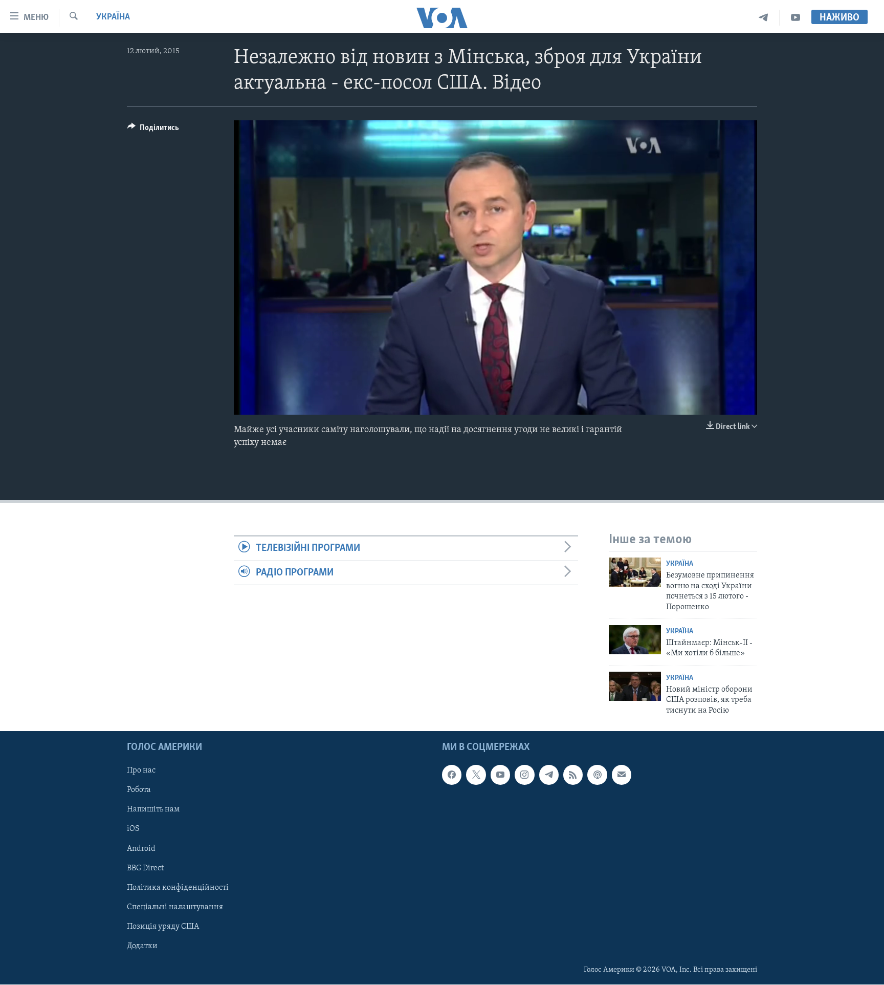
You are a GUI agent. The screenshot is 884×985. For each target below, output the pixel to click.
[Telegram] (763, 18)
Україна (113, 17)
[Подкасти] (597, 775)
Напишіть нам (153, 810)
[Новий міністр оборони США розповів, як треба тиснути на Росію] (635, 686)
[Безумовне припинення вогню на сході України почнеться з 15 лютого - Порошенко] (635, 572)
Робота (139, 790)
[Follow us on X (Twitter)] (475, 775)
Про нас (141, 771)
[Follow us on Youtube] (500, 775)
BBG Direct (145, 868)
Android (141, 849)
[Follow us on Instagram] (524, 775)
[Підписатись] (621, 775)
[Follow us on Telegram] (549, 775)
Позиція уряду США (163, 927)
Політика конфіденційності (178, 888)
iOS (133, 829)
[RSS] (573, 775)
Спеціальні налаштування (175, 907)
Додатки (142, 946)
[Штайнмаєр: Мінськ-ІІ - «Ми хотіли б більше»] (635, 639)
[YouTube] (795, 18)
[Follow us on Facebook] (451, 775)
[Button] (153, 130)
